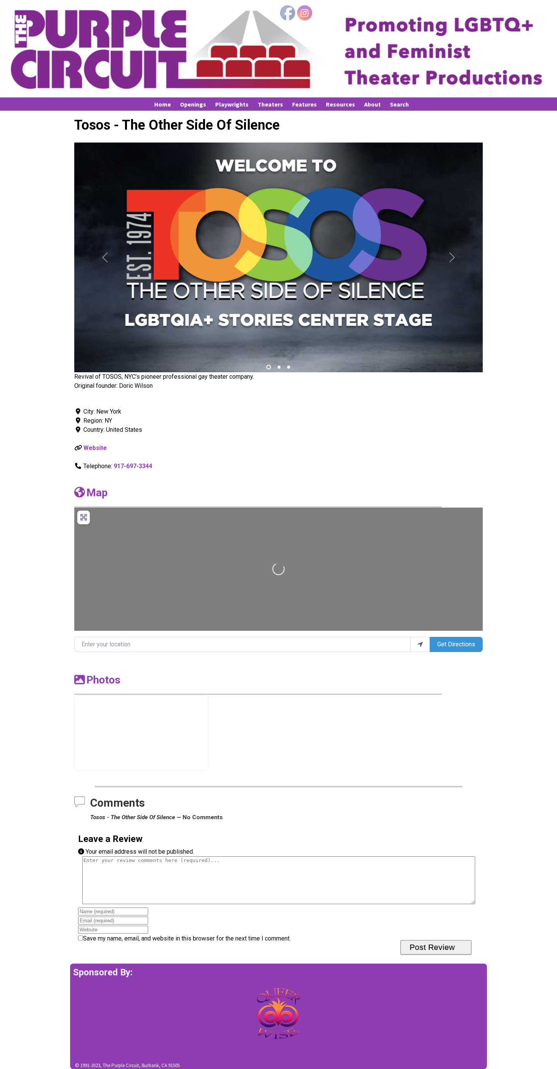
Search (399, 104)
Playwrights (232, 104)
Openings (193, 104)
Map (97, 492)
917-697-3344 (133, 466)
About (372, 104)
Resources (340, 104)
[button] (105, 257)
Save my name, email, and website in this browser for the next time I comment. (187, 938)
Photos (103, 680)
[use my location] (420, 644)
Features (304, 104)
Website (95, 447)
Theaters (270, 104)
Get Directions (456, 644)
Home (162, 104)
